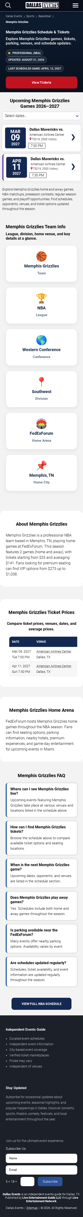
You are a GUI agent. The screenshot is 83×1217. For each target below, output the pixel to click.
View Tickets (41, 82)
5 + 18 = (11, 1181)
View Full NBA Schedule (42, 1004)
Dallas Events (14, 16)
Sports (30, 16)
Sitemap (32, 1208)
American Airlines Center (53, 651)
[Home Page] (42, 5)
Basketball (45, 16)
